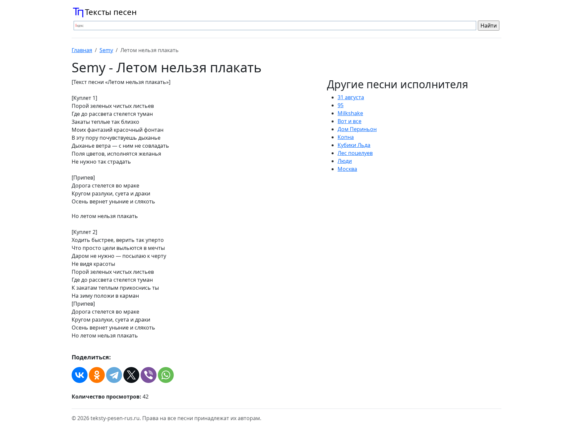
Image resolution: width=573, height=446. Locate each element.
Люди (345, 161)
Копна (346, 137)
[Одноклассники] (97, 375)
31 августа (351, 97)
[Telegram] (114, 375)
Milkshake (350, 113)
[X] (131, 375)
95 (341, 105)
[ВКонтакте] (80, 375)
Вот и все (349, 121)
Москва (347, 169)
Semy (106, 50)
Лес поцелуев (355, 153)
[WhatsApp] (166, 375)
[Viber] (149, 375)
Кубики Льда (354, 145)
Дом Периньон (357, 129)
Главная (82, 50)
